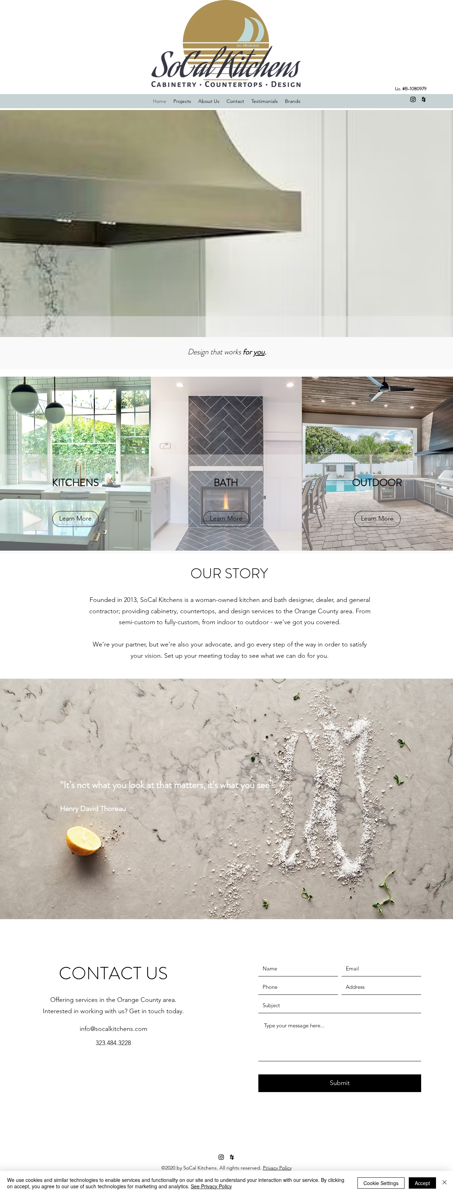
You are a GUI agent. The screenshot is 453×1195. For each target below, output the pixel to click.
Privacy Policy (277, 1168)
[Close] (444, 1183)
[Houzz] (423, 99)
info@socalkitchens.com (113, 1029)
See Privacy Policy (211, 1186)
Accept (422, 1183)
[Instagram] (413, 99)
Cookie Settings (380, 1183)
